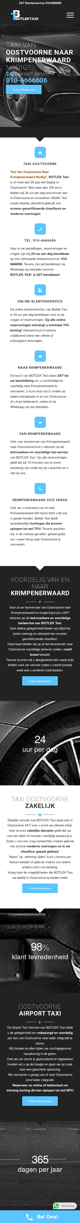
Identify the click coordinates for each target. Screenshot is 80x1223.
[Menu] (68, 15)
